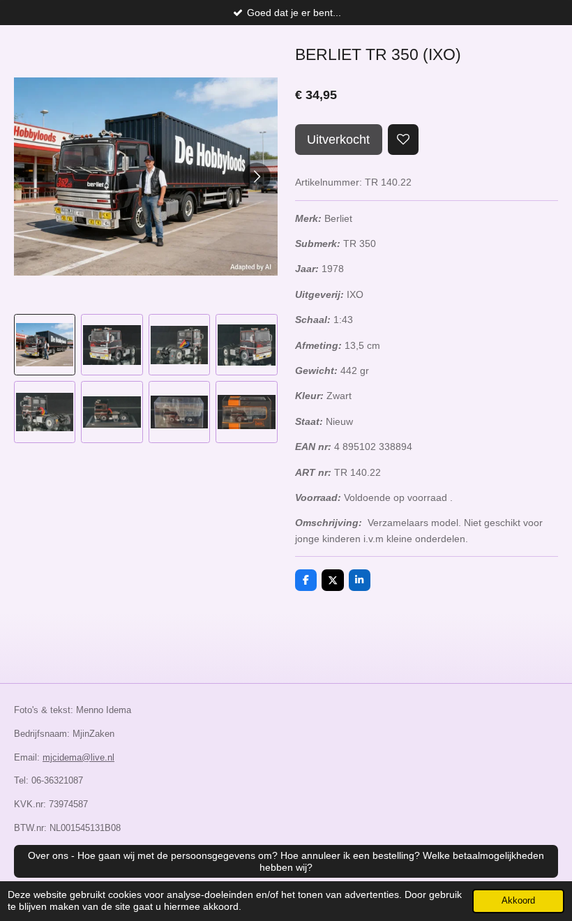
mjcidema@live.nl (78, 757)
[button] (44, 344)
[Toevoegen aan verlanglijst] (403, 139)
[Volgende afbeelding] (257, 176)
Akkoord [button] (518, 901)
